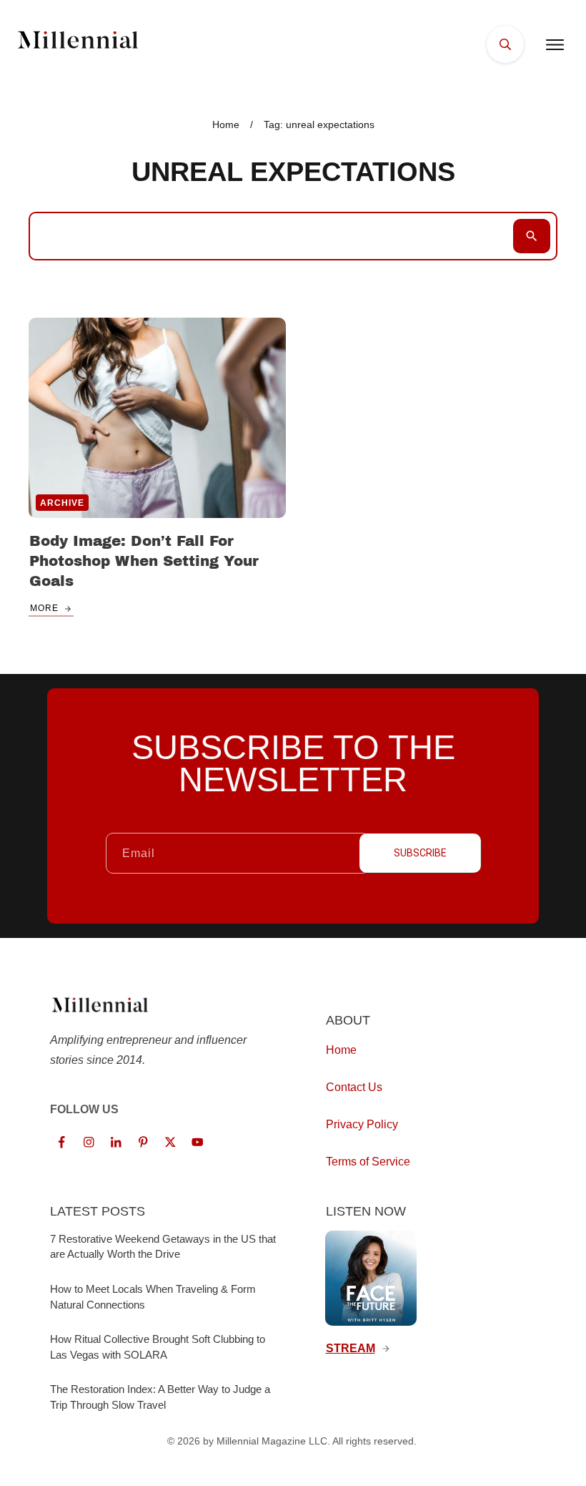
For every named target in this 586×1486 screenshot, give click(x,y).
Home (341, 1050)
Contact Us (354, 1087)
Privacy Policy (362, 1124)
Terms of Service (368, 1161)
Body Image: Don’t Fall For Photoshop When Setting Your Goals (144, 561)
